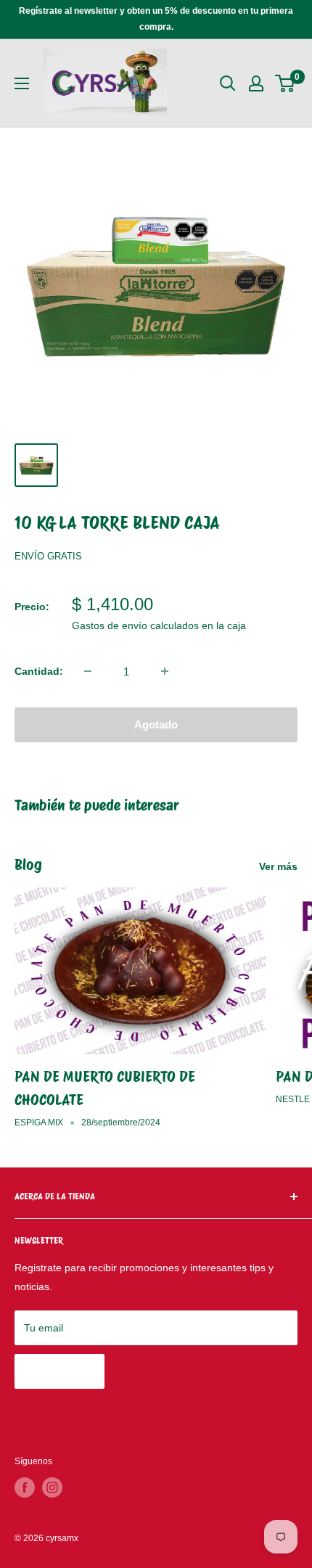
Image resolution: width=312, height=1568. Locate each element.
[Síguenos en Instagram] (52, 1487)
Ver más (278, 866)
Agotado (156, 724)
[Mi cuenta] (256, 83)
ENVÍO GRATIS (48, 556)
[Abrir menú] (22, 83)
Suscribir (59, 1371)
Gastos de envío (109, 625)
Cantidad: (39, 671)
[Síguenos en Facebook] (25, 1487)
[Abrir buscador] (228, 83)
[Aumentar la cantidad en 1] (164, 671)
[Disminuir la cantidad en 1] (88, 671)
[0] (285, 83)
